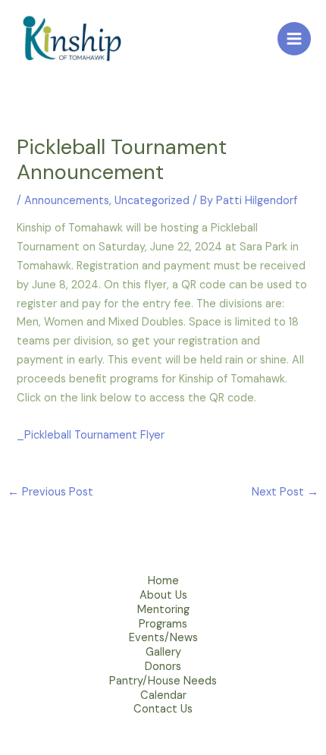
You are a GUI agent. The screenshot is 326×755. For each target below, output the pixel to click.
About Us (163, 597)
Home (163, 583)
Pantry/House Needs (163, 683)
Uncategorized (152, 200)
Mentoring (163, 612)
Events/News (163, 640)
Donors (163, 669)
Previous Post (50, 492)
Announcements (66, 200)
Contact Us (163, 711)
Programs (163, 626)
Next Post (285, 492)
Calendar (163, 698)
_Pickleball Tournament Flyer (91, 435)
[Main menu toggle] (294, 38)
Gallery (163, 654)
